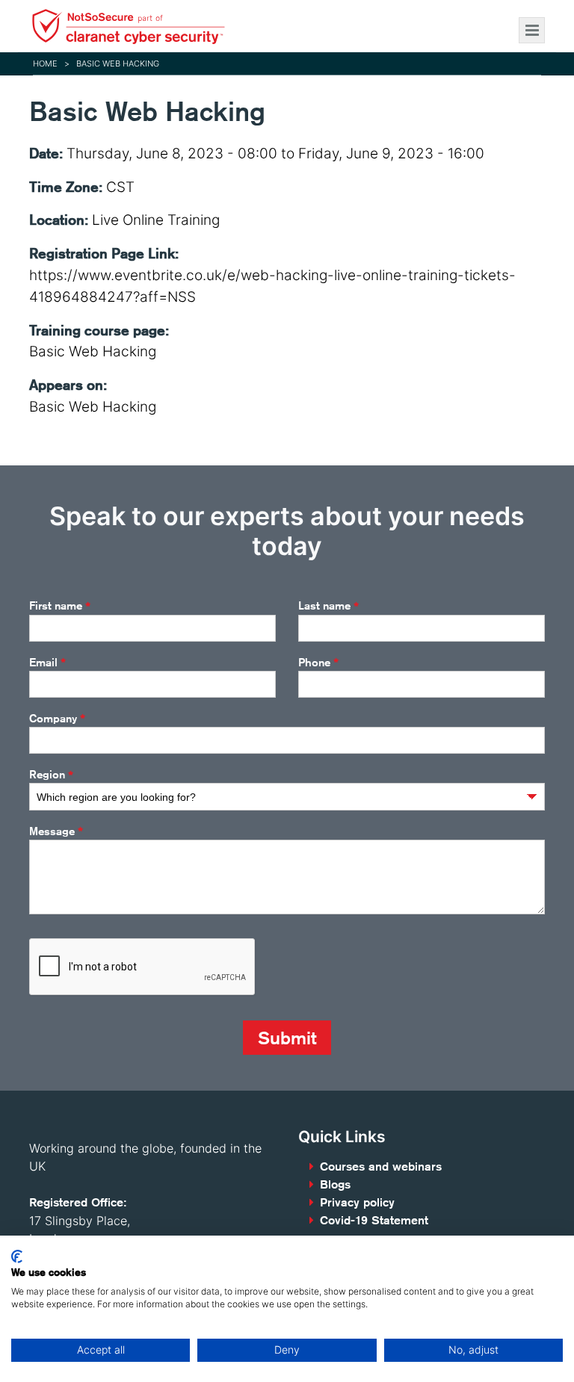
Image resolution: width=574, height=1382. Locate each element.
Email (47, 662)
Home (45, 63)
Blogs (335, 1184)
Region (51, 775)
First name (59, 606)
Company (57, 718)
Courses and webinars (381, 1166)
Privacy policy (357, 1202)
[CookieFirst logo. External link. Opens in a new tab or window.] (16, 1256)
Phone (318, 662)
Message (56, 831)
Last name (328, 606)
